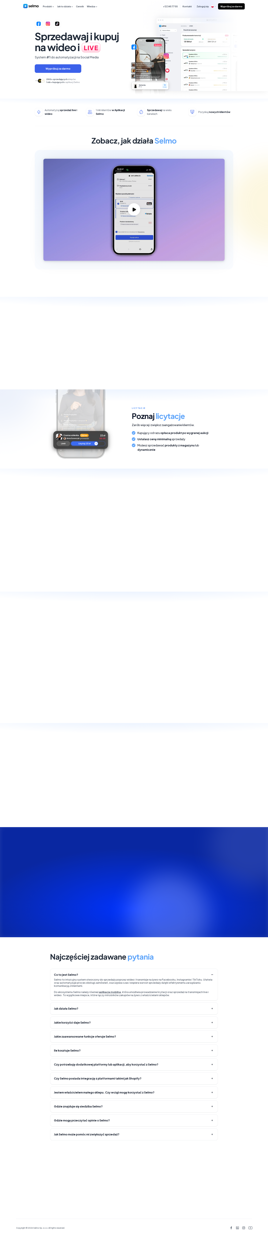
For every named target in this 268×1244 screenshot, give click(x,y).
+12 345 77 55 (170, 6)
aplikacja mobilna (110, 992)
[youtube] (250, 1228)
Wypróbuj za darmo (231, 6)
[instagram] (244, 1228)
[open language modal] (213, 6)
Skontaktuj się (30, 1183)
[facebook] (231, 1228)
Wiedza (91, 6)
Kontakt (187, 6)
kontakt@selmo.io (239, 1171)
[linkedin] (237, 1228)
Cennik (80, 6)
